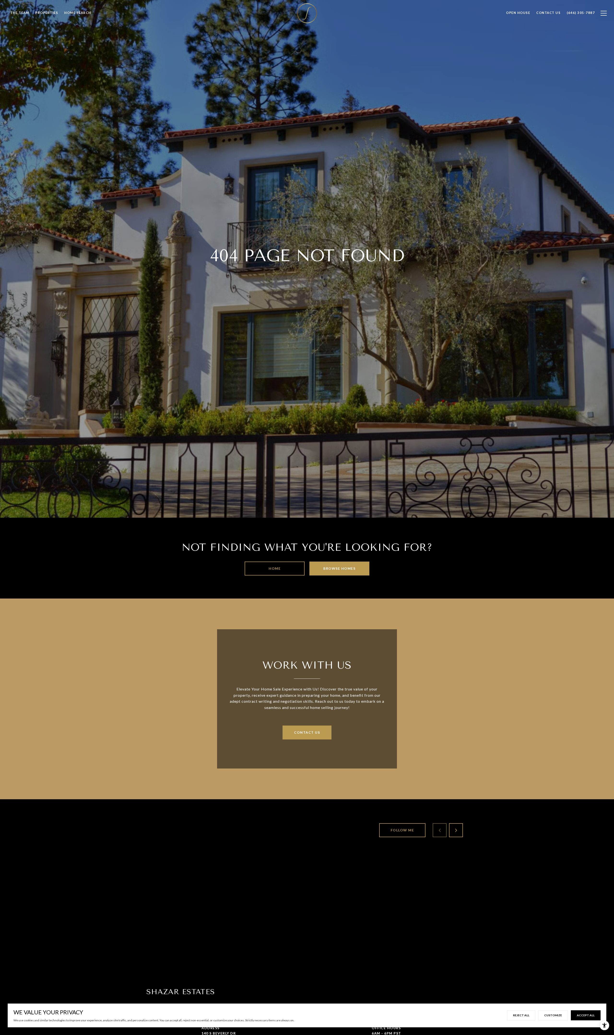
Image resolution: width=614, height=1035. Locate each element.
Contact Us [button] (307, 732)
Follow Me (402, 830)
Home (275, 568)
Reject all (521, 1015)
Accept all (586, 1015)
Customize (553, 1015)
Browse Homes (339, 568)
